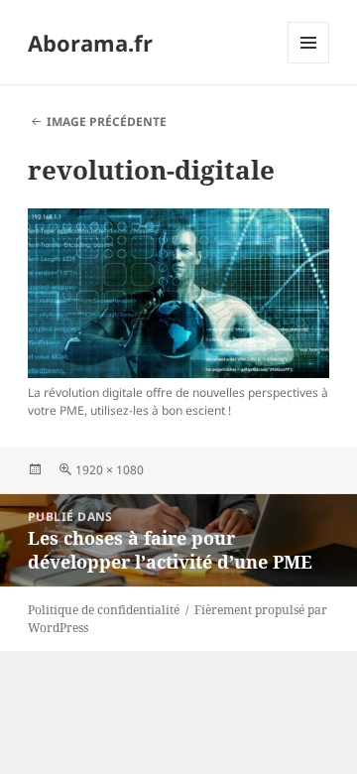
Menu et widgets (309, 63)
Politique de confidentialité (103, 609)
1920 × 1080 (109, 469)
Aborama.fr (90, 43)
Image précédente (107, 121)
